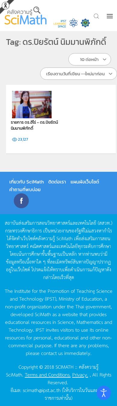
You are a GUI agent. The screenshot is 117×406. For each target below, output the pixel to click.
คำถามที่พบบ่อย (25, 189)
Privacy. (80, 374)
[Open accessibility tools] (104, 393)
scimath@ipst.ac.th (42, 390)
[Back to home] (26, 15)
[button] (110, 16)
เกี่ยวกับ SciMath (26, 181)
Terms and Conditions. (48, 374)
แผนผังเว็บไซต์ (84, 181)
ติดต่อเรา (57, 181)
